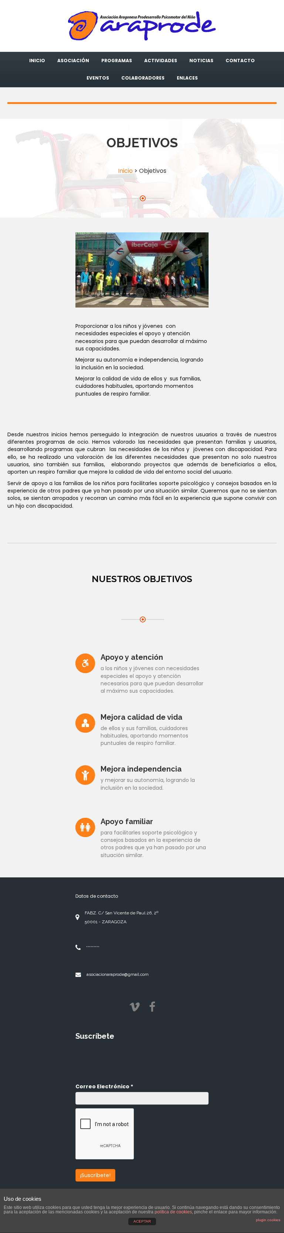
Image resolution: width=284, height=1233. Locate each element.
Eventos (98, 78)
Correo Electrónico (104, 1086)
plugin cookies (268, 1220)
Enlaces (187, 78)
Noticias (201, 60)
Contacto (240, 60)
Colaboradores (143, 78)
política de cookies (173, 1211)
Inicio (37, 60)
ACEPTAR (142, 1221)
